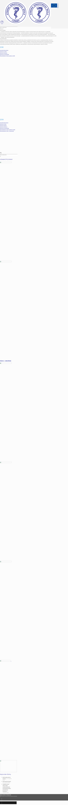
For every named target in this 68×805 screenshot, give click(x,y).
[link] (0, 156)
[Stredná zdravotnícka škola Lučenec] (25, 24)
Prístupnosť (8, 794)
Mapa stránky (3, 794)
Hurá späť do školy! (7, 781)
